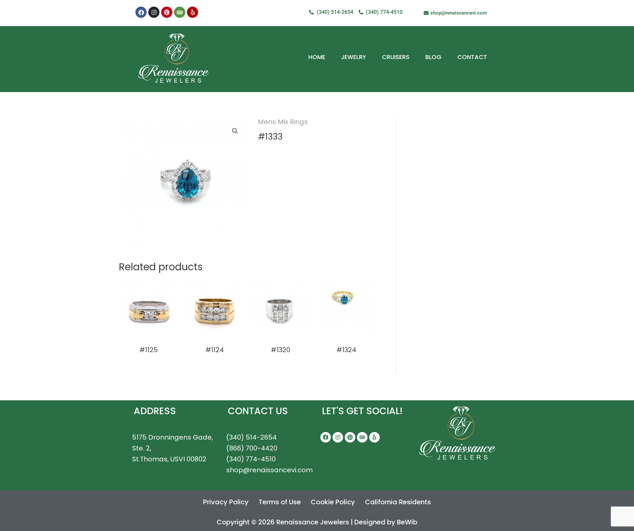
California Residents (398, 502)
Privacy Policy (226, 502)
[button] (235, 131)
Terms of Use (280, 502)
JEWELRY (353, 57)
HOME (316, 57)
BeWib (407, 522)
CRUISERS (395, 57)
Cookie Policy (333, 502)
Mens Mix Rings (283, 121)
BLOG (433, 57)
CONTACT (472, 57)
